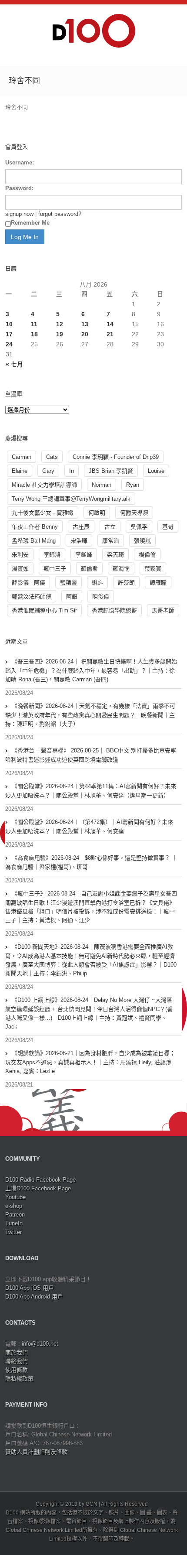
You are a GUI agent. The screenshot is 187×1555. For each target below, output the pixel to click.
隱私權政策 (19, 1378)
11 (34, 324)
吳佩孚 (138, 526)
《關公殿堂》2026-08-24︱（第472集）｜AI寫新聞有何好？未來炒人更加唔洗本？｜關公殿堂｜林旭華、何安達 (89, 826)
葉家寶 (152, 568)
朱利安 (20, 554)
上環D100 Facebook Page (38, 1188)
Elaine (19, 471)
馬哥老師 (163, 610)
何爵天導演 (134, 512)
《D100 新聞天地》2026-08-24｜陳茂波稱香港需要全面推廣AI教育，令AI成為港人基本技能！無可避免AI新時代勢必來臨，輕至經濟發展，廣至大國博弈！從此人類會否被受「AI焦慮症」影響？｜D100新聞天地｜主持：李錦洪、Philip (91, 960)
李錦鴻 (51, 554)
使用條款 (16, 1370)
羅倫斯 (89, 568)
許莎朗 (126, 582)
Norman (101, 485)
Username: (19, 162)
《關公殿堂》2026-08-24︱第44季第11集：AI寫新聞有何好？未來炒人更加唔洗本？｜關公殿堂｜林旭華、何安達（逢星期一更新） (90, 791)
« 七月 (14, 364)
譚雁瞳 (158, 582)
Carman (21, 457)
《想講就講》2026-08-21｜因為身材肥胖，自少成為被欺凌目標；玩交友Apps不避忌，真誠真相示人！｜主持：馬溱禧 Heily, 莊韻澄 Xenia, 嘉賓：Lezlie (90, 1062)
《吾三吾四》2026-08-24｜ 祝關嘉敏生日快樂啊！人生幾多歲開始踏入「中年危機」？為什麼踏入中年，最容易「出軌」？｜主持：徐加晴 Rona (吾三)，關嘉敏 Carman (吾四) (91, 670)
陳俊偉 (100, 596)
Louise (156, 471)
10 (9, 324)
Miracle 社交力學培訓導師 (44, 485)
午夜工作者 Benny (35, 526)
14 (110, 324)
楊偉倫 (147, 554)
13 (84, 324)
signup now (19, 214)
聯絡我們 (16, 1361)
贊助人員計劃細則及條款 (36, 1452)
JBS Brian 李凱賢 (111, 471)
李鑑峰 (83, 554)
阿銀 (71, 596)
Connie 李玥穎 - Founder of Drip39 (116, 457)
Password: (19, 188)
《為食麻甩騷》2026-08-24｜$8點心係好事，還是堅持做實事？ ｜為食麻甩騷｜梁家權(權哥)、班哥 (91, 862)
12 (59, 324)
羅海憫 (121, 568)
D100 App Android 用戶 (34, 1296)
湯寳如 (20, 568)
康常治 (110, 540)
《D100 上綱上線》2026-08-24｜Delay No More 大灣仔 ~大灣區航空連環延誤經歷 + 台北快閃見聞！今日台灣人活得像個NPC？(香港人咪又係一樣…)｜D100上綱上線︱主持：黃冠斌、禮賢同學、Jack (89, 1013)
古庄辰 (81, 526)
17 (9, 334)
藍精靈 (68, 582)
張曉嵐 (142, 540)
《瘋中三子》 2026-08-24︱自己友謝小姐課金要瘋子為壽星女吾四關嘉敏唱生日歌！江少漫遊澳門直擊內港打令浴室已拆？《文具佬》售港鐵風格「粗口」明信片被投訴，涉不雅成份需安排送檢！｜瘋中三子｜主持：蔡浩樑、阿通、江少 (91, 906)
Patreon (15, 1214)
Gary (48, 471)
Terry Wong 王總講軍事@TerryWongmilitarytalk (71, 499)
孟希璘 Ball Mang (34, 540)
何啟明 (96, 512)
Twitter (13, 1232)
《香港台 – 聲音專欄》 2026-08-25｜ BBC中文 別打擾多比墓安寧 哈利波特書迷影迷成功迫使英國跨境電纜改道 (90, 755)
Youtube (15, 1197)
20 (84, 334)
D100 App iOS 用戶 (29, 1288)
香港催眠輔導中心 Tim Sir (44, 610)
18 (34, 334)
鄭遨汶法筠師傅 (31, 596)
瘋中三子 (54, 568)
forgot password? (59, 214)
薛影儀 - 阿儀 (28, 582)
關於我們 (16, 1352)
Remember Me (30, 222)
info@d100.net (40, 1343)
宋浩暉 (78, 540)
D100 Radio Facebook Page (40, 1179)
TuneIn (14, 1223)
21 (110, 334)
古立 (110, 526)
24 (9, 344)
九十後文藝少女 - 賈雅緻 (42, 512)
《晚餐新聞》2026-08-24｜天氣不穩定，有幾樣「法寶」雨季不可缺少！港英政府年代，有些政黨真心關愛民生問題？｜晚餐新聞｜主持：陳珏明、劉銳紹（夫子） (90, 715)
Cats (52, 457)
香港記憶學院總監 (114, 610)
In (71, 471)
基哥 (168, 526)
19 (59, 334)
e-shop (13, 1206)
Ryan (132, 485)
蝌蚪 (97, 582)
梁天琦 (115, 554)
